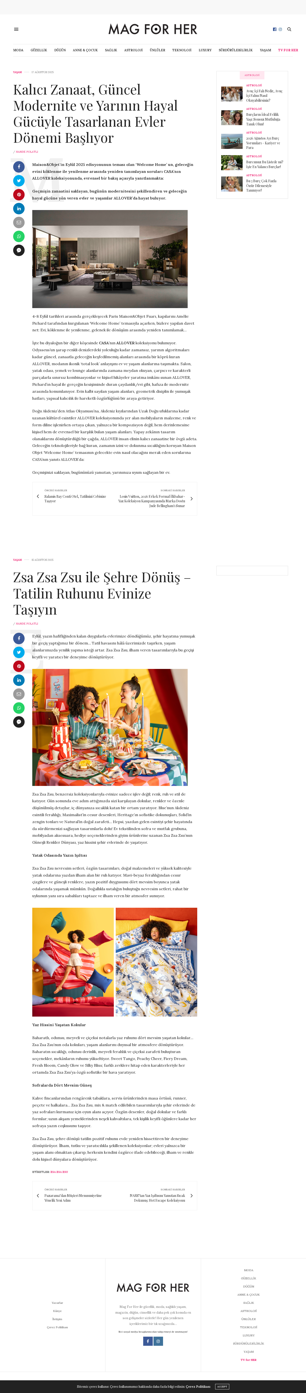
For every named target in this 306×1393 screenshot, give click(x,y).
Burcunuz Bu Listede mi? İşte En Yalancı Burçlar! (264, 164)
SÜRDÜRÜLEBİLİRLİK (236, 50)
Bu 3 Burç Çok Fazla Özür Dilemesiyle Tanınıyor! (261, 186)
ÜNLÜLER (157, 50)
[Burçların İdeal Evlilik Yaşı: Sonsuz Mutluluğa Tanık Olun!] (233, 117)
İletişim (57, 1319)
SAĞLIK (111, 50)
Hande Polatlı (27, 151)
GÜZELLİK (39, 50)
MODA (18, 50)
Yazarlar (57, 1303)
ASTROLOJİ (133, 50)
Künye (57, 1311)
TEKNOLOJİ (181, 50)
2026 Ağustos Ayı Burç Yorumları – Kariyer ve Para (263, 143)
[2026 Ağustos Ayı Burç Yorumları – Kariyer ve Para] (233, 141)
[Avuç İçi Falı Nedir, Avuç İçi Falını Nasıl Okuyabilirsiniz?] (233, 94)
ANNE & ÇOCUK (85, 50)
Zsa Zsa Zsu (59, 1172)
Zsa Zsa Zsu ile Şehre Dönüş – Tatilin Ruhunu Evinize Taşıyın (102, 593)
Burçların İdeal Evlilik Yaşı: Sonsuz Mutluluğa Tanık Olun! (263, 119)
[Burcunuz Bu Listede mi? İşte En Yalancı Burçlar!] (233, 162)
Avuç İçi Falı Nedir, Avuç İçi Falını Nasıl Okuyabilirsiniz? (264, 96)
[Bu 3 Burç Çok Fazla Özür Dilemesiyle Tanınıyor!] (233, 183)
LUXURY (205, 50)
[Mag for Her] (153, 29)
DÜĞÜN (60, 50)
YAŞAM (265, 50)
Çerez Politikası (57, 1327)
